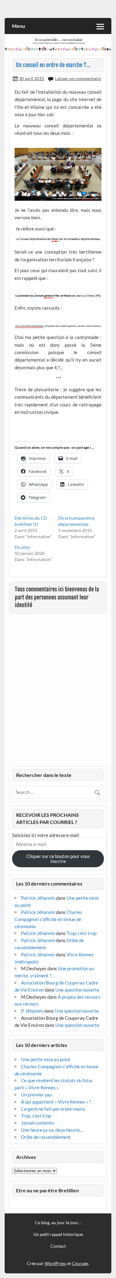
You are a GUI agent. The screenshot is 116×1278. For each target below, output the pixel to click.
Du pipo (22, 547)
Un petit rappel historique (58, 1234)
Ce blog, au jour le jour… (58, 1222)
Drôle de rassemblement (46, 1137)
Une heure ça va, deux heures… (52, 1130)
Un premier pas (36, 1094)
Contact (58, 1246)
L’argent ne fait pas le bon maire (53, 1109)
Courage (80, 1263)
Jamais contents (37, 1123)
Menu (18, 26)
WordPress (55, 1263)
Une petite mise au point (46, 1059)
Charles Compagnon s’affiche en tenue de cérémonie (48, 919)
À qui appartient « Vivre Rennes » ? (56, 1101)
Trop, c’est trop (82, 933)
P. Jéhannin (32, 1011)
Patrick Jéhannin (38, 898)
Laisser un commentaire (78, 78)
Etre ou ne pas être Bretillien (47, 1190)
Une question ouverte (77, 990)
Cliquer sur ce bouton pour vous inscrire (58, 858)
